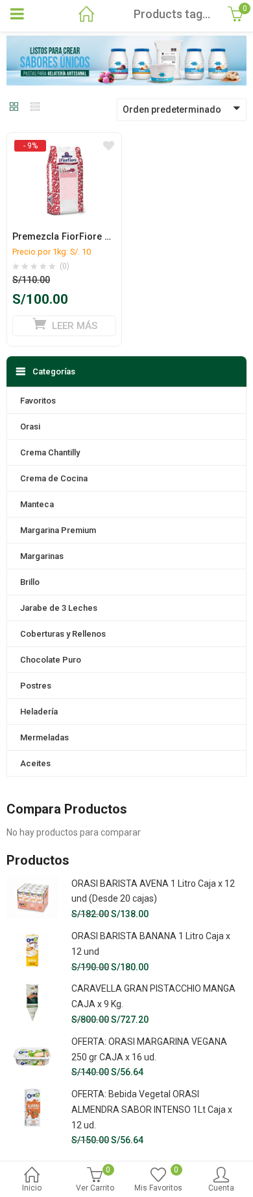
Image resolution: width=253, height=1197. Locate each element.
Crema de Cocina (54, 478)
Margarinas (42, 556)
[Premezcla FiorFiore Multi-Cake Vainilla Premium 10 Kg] (64, 145)
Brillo (30, 582)
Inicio (32, 1187)
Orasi (30, 426)
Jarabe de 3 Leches (58, 608)
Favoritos (38, 400)
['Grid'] (14, 107)
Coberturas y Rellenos (63, 634)
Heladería (39, 711)
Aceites (35, 763)
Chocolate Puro (50, 660)
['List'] (35, 107)
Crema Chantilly (50, 452)
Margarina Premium (58, 530)
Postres (35, 685)
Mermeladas (44, 737)
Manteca (37, 504)
